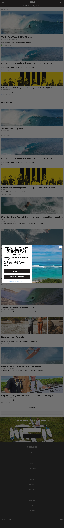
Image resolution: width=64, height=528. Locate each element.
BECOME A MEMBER (17, 277)
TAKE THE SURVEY (16, 271)
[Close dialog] (60, 247)
